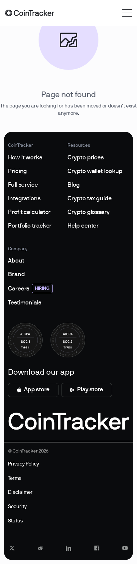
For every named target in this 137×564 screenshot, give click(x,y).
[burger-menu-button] (127, 13)
